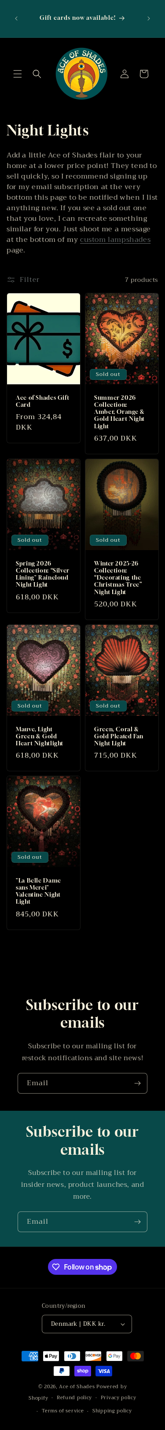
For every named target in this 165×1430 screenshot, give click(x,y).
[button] (17, 74)
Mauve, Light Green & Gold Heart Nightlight (39, 736)
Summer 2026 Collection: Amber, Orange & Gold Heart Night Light (119, 412)
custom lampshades (115, 239)
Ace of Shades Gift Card (42, 401)
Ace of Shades (77, 1387)
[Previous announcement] (16, 18)
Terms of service (63, 1411)
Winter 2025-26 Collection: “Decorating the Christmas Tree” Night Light (118, 577)
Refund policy (74, 1398)
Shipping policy (112, 1411)
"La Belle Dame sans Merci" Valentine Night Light (38, 891)
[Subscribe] (137, 1083)
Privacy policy (118, 1398)
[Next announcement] (148, 18)
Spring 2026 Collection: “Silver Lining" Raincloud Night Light (43, 574)
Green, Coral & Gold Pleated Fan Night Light (118, 736)
